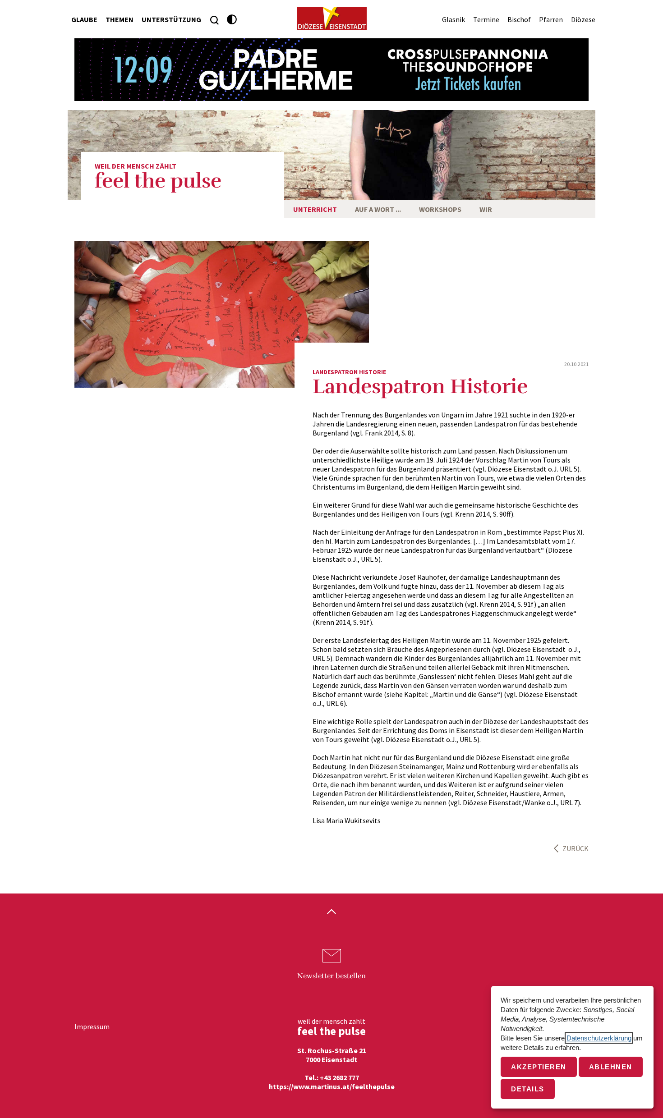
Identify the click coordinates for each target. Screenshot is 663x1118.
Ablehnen (610, 1067)
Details (527, 1089)
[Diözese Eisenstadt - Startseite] (332, 18)
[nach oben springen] (331, 912)
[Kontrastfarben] (232, 20)
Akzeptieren (538, 1067)
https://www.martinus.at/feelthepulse (332, 1086)
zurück (575, 848)
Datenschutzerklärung (598, 1038)
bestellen (331, 976)
